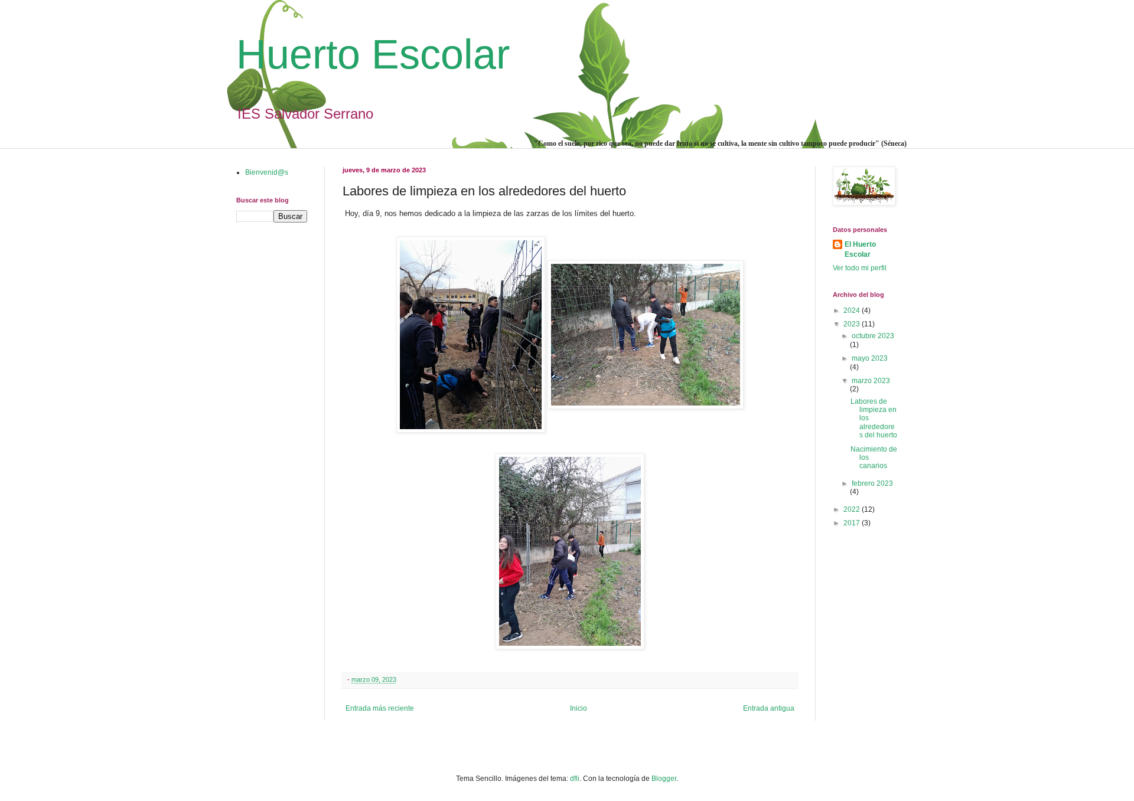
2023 (852, 324)
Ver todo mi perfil (860, 268)
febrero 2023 (872, 483)
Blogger (663, 778)
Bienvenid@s (266, 172)
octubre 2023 (873, 336)
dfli (574, 778)
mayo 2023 (870, 358)
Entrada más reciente (380, 708)
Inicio (578, 708)
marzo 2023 (871, 381)
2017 (852, 523)
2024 (852, 310)
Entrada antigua (768, 708)
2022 (852, 509)
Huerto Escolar (373, 54)
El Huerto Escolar (860, 249)
